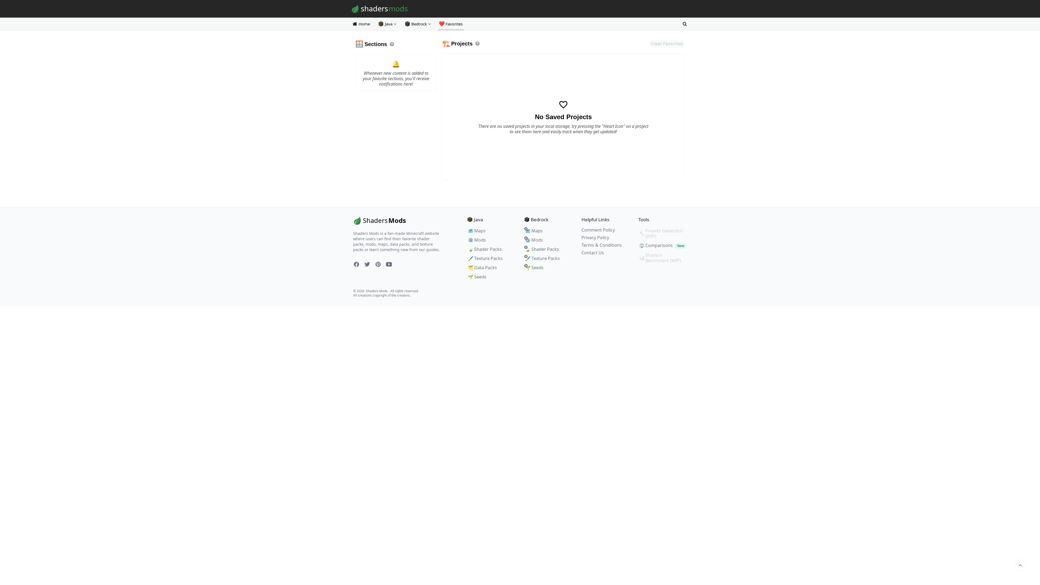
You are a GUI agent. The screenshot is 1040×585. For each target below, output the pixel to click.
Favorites (451, 24)
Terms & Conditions (601, 245)
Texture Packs (485, 258)
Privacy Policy (595, 237)
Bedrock (419, 24)
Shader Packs (485, 249)
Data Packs (482, 268)
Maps (477, 231)
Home (364, 24)
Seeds (477, 277)
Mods (477, 240)
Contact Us (592, 253)
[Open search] (684, 24)
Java (388, 24)
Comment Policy (598, 230)
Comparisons (661, 245)
